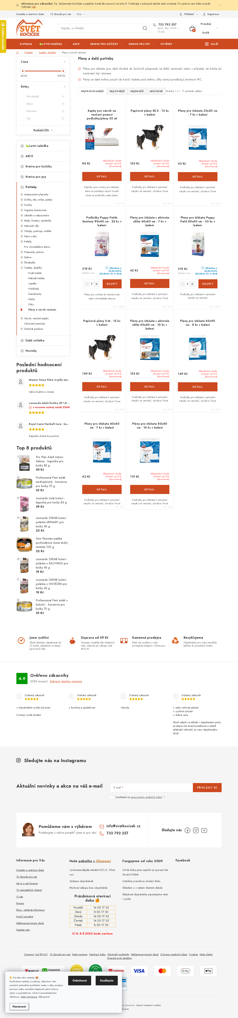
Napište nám (23, 930)
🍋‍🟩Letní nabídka (37, 146)
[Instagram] (196, 830)
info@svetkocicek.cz (123, 826)
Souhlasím (106, 981)
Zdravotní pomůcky (34, 323)
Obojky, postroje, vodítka (37, 231)
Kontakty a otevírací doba (30, 14)
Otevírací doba (97, 954)
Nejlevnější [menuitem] (117, 91)
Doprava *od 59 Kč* (36, 954)
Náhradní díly (31, 226)
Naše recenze (79, 954)
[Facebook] (187, 830)
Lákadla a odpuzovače (36, 215)
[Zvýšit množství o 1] (96, 284)
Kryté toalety (35, 273)
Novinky (31, 351)
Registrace (213, 14)
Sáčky (31, 299)
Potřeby (31, 187)
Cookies (193, 954)
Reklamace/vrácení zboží (30, 923)
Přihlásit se (207, 787)
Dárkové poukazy (33, 329)
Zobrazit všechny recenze (66, 681)
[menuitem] (26, 44)
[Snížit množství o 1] (87, 284)
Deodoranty (34, 294)
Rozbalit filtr (41, 130)
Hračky (28, 205)
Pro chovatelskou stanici (37, 247)
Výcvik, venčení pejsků (36, 318)
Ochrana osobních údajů (173, 954)
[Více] (212, 44)
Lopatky (32, 283)
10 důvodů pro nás (60, 14)
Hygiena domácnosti (35, 210)
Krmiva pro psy (36, 177)
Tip (45, 118)
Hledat (145, 28)
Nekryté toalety (36, 278)
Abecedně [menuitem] (156, 91)
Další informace (29, 996)
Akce (45, 104)
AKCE (29, 156)
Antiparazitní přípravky (36, 194)
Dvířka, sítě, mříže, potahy (38, 199)
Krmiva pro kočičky (39, 166)
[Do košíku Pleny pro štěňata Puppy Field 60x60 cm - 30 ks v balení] (207, 283)
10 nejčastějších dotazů (29, 890)
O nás (19, 896)
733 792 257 (167, 24)
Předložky (33, 288)
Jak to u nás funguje (27, 883)
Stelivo (28, 257)
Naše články (206, 954)
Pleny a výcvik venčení (42, 309)
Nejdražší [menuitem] (137, 91)
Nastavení (19, 1007)
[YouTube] (204, 830)
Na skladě (45, 96)
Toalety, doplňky (33, 268)
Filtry (31, 304)
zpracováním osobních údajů (146, 797)
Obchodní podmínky (118, 954)
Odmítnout (79, 981)
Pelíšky (28, 241)
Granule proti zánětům (119, 958)
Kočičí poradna (24, 916)
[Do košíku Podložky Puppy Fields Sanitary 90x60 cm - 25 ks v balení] (112, 283)
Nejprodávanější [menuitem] (92, 91)
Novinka (45, 111)
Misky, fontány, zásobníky (37, 220)
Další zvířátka (35, 340)
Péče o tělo (30, 236)
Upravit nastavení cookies (148, 1005)
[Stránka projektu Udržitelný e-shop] (95, 970)
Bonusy (20, 903)
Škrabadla (29, 262)
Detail (102, 176)
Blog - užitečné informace (30, 910)
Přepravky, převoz (34, 252)
